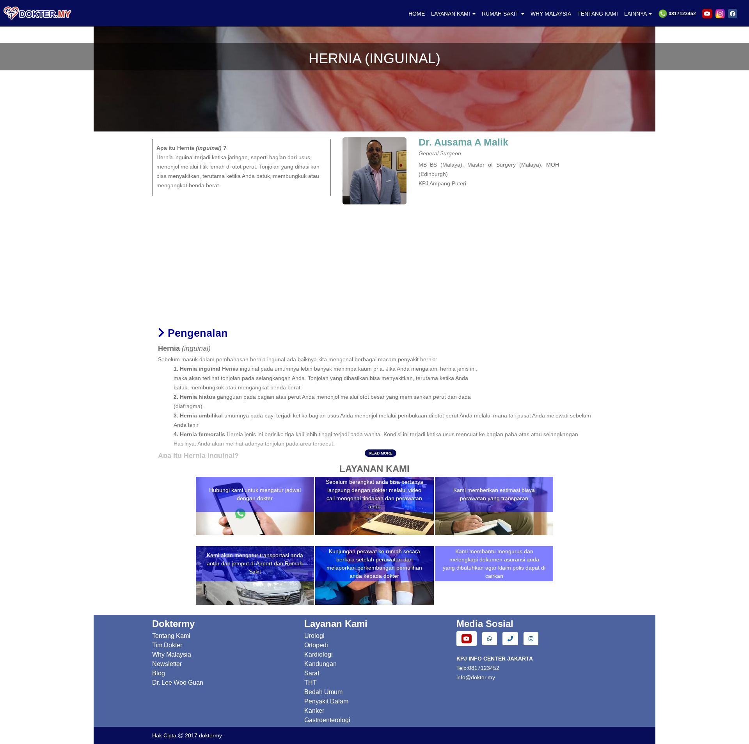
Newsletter (167, 664)
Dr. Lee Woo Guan (177, 682)
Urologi (314, 635)
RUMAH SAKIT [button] (501, 14)
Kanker (314, 710)
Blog (158, 673)
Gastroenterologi (327, 720)
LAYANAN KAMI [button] (451, 14)
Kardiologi (318, 654)
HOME (416, 14)
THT (310, 682)
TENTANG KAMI (597, 14)
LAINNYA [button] (636, 14)
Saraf (311, 673)
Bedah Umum (323, 692)
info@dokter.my (475, 677)
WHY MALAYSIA (551, 14)
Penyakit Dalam (326, 701)
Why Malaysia (171, 654)
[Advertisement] (374, 263)
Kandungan (320, 664)
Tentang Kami (171, 635)
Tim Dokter (167, 645)
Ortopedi (316, 645)
